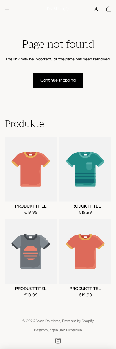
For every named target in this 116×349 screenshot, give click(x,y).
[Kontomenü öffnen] (95, 8)
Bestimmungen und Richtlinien (58, 330)
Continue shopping (58, 80)
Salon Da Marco (48, 320)
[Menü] (7, 9)
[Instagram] (58, 340)
